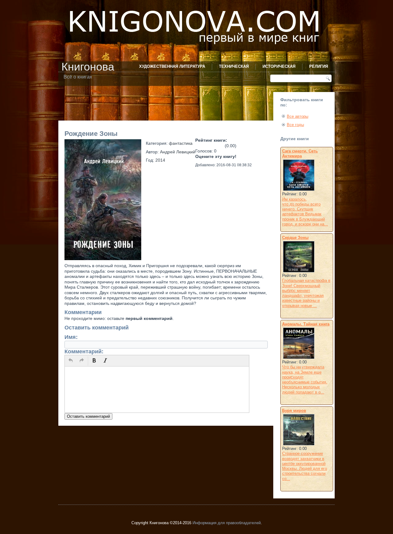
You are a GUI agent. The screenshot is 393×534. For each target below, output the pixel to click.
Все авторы (297, 116)
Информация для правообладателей (227, 523)
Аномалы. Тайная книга (305, 324)
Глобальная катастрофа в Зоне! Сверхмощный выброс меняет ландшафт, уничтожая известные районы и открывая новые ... (306, 293)
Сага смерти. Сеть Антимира (300, 153)
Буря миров (294, 410)
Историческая (279, 66)
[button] (70, 361)
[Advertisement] (170, 106)
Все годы (295, 124)
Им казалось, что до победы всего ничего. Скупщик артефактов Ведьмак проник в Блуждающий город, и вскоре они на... (305, 211)
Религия (318, 66)
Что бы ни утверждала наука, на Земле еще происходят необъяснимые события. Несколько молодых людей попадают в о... (304, 379)
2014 (160, 160)
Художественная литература (172, 66)
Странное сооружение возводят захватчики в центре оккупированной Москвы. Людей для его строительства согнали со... (304, 466)
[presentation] (71, 361)
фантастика (181, 143)
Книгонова (87, 66)
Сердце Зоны (295, 237)
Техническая (234, 66)
